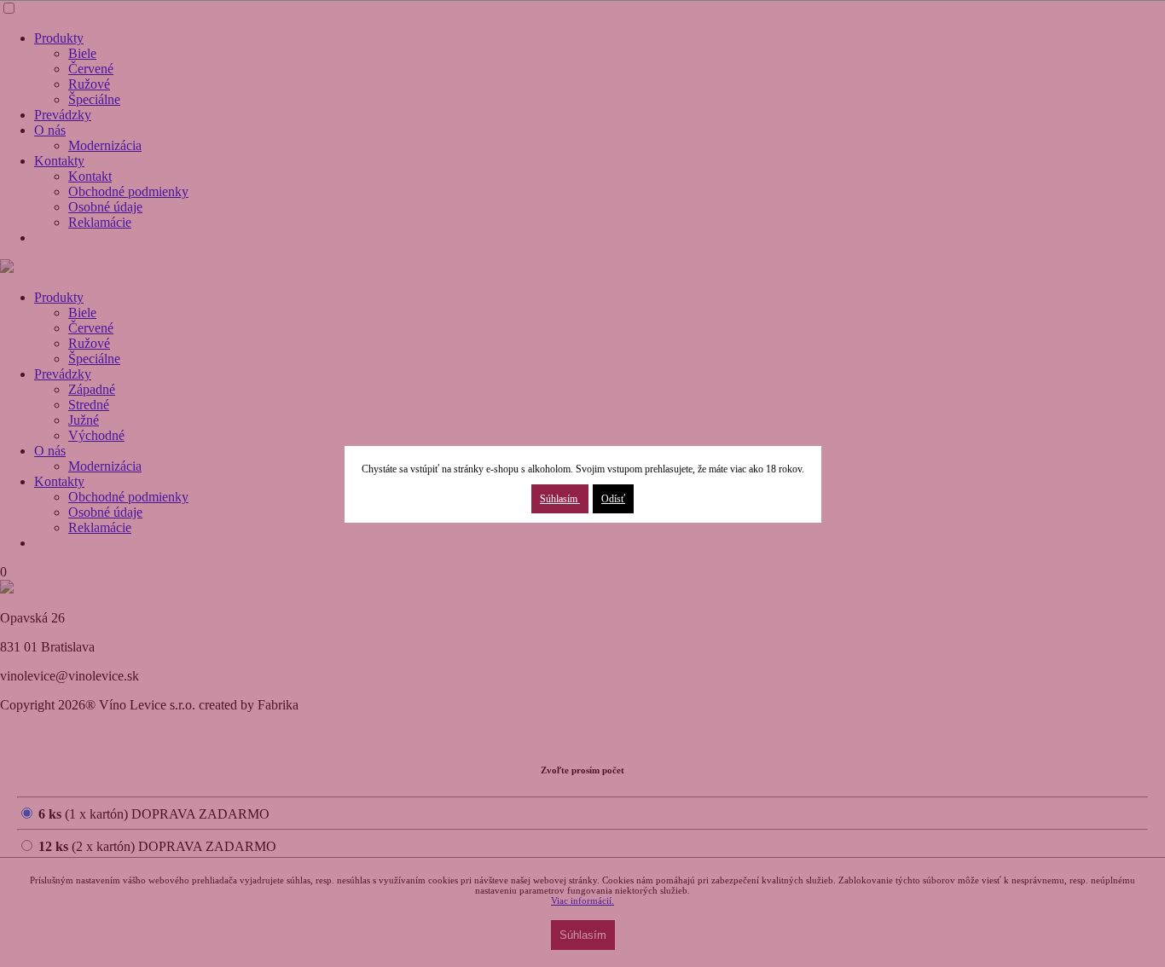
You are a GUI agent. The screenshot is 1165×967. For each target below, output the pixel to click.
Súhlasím (560, 499)
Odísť (613, 499)
